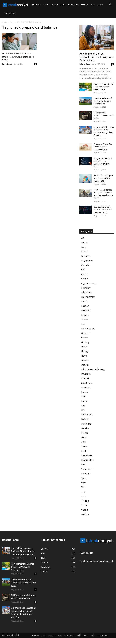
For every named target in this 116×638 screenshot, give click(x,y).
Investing (85, 387)
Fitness (84, 319)
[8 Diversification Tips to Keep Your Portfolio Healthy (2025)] (85, 178)
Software (85, 473)
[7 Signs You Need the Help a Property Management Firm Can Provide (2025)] (85, 161)
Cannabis (85, 265)
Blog (83, 247)
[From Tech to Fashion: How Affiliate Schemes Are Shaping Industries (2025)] (85, 193)
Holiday (85, 351)
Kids (83, 396)
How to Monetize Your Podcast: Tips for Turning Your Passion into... (96, 57)
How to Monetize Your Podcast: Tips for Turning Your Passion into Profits (23, 551)
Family (84, 301)
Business (36, 4)
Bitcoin (84, 242)
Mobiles (85, 428)
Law (83, 405)
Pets (92, 4)
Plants (84, 446)
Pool (83, 450)
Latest (84, 401)
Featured (85, 310)
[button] (110, 4)
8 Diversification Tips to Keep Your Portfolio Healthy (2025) (103, 178)
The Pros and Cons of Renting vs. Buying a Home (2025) (103, 101)
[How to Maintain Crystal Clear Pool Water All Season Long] (85, 87)
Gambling (85, 333)
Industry (85, 364)
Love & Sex (86, 414)
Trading (85, 500)
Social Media (87, 469)
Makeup (85, 419)
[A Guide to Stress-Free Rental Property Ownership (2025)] (85, 147)
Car (83, 269)
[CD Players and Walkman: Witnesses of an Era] (85, 115)
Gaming (85, 342)
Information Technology (93, 369)
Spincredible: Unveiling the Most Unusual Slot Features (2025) (103, 209)
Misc (63, 4)
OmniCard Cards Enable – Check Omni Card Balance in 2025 (18, 57)
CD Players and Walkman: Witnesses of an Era (104, 115)
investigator (87, 382)
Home (4, 22)
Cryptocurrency (88, 283)
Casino (84, 278)
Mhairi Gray (84, 64)
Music (84, 437)
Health (84, 4)
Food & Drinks (88, 328)
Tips (83, 496)
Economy (85, 287)
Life (83, 410)
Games (84, 337)
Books (84, 251)
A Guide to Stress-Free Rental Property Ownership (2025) (103, 147)
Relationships (87, 460)
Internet (85, 378)
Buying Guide (87, 260)
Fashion (85, 305)
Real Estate (86, 455)
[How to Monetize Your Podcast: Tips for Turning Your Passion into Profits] (96, 37)
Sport (84, 478)
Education (73, 4)
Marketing (86, 423)
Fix (82, 324)
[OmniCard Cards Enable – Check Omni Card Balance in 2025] (19, 41)
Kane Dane (7, 64)
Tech (45, 4)
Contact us (9, 13)
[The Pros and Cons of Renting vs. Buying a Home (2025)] (85, 101)
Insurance (86, 373)
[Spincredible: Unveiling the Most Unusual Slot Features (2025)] (85, 210)
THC (83, 491)
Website (85, 514)
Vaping (84, 509)
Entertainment (88, 296)
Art (82, 237)
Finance (54, 4)
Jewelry (84, 392)
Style (100, 4)
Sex (83, 464)
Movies (84, 432)
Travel (84, 505)
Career (84, 274)
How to (85, 360)
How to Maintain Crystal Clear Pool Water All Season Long (104, 86)
